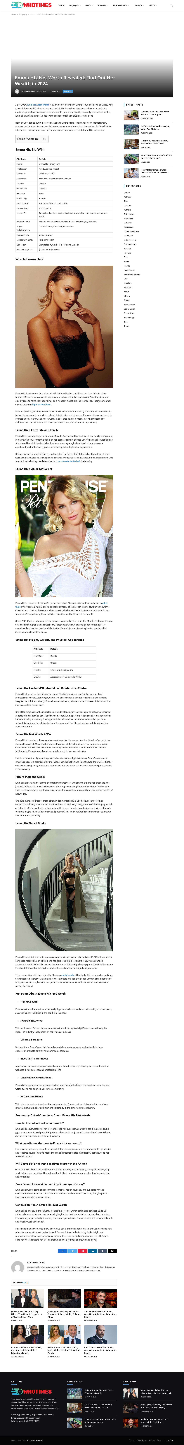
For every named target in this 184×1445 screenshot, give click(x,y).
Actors (127, 193)
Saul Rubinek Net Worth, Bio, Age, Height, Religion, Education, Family (100, 1314)
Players (127, 300)
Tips (126, 322)
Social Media (129, 309)
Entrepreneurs (130, 244)
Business (102, 5)
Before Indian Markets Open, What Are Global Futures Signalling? (155, 128)
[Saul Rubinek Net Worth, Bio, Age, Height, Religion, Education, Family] (100, 1298)
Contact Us (168, 1440)
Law (125, 279)
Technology (129, 317)
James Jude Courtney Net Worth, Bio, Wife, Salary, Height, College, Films (64, 1314)
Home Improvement (132, 274)
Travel (126, 326)
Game (126, 261)
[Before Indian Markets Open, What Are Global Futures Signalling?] (131, 130)
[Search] (171, 5)
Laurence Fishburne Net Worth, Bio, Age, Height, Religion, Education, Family (26, 1350)
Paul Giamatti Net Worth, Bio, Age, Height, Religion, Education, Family (100, 1350)
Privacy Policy (155, 1440)
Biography (74, 5)
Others (127, 296)
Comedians (128, 227)
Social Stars (129, 313)
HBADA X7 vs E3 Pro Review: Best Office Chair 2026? (155, 142)
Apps (126, 201)
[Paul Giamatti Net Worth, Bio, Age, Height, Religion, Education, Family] (100, 1334)
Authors (127, 210)
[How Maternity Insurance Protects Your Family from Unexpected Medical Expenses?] (131, 173)
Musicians (128, 287)
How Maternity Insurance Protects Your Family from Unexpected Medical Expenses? (156, 171)
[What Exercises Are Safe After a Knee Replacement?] (131, 159)
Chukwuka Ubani (29, 91)
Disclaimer (142, 1440)
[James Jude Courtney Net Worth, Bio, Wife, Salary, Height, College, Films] (64, 1298)
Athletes (127, 205)
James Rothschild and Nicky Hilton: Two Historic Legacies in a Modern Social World (27, 1314)
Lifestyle (138, 5)
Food (126, 257)
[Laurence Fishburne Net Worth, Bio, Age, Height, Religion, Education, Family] (27, 1334)
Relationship (129, 305)
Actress (127, 197)
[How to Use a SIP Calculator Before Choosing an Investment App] (131, 115)
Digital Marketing (131, 231)
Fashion (127, 249)
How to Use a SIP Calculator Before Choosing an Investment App (155, 113)
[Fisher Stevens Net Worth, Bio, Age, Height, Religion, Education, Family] (64, 1334)
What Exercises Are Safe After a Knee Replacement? (157, 156)
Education (128, 236)
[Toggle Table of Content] (43, 139)
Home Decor (129, 270)
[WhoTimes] (31, 5)
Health (152, 5)
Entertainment (120, 5)
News (88, 5)
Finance (127, 253)
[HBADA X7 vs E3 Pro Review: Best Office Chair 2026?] (131, 144)
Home (61, 5)
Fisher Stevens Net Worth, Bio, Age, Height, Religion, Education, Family (64, 1350)
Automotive (129, 214)
